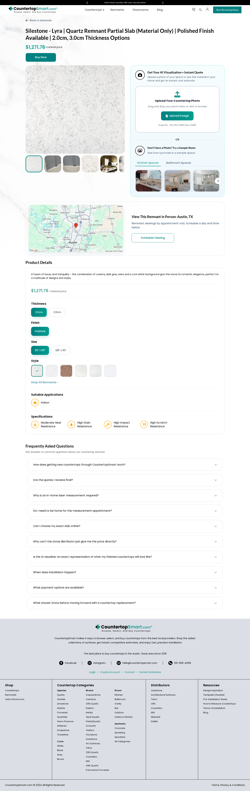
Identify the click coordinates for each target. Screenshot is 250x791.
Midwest (155, 717)
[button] (123, 164)
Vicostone (91, 734)
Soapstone (63, 730)
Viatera (90, 730)
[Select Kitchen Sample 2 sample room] (177, 181)
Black (60, 750)
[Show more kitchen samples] (218, 181)
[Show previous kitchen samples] (137, 181)
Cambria (91, 699)
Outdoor (119, 712)
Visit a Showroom (14, 699)
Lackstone (91, 739)
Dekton (90, 708)
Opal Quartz (92, 717)
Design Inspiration (213, 690)
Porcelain (62, 712)
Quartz (61, 694)
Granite (61, 699)
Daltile (154, 721)
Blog (160, 10)
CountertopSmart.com (18, 785)
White (60, 745)
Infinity (89, 712)
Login (92, 672)
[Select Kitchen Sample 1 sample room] (148, 181)
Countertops (93, 10)
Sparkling (120, 732)
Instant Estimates (150, 672)
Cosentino (91, 756)
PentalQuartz (93, 721)
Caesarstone (93, 694)
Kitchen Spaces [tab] (148, 163)
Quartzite (62, 717)
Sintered (61, 725)
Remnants (117, 10)
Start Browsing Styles (227, 9)
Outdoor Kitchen (124, 717)
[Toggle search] (200, 10)
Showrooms (140, 10)
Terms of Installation (214, 708)
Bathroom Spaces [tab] (178, 163)
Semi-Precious (65, 721)
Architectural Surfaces (163, 694)
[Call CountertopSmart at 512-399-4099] (194, 9)
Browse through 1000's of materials (121, 3)
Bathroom (120, 699)
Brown (60, 759)
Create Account (110, 672)
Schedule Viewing (153, 238)
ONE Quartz (92, 765)
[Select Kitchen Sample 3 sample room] (206, 181)
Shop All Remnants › (44, 382)
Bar (116, 708)
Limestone (63, 703)
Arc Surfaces (93, 743)
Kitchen (119, 694)
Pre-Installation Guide (215, 699)
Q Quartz (91, 725)
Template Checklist (213, 694)
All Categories (122, 741)
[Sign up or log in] (207, 9)
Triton (89, 748)
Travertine (62, 734)
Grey (59, 754)
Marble (61, 708)
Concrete (120, 728)
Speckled (120, 737)
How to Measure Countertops (219, 703)
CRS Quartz (92, 703)
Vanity (118, 703)
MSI (88, 761)
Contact (129, 672)
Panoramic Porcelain (97, 770)
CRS (153, 703)
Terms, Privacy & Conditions (228, 785)
